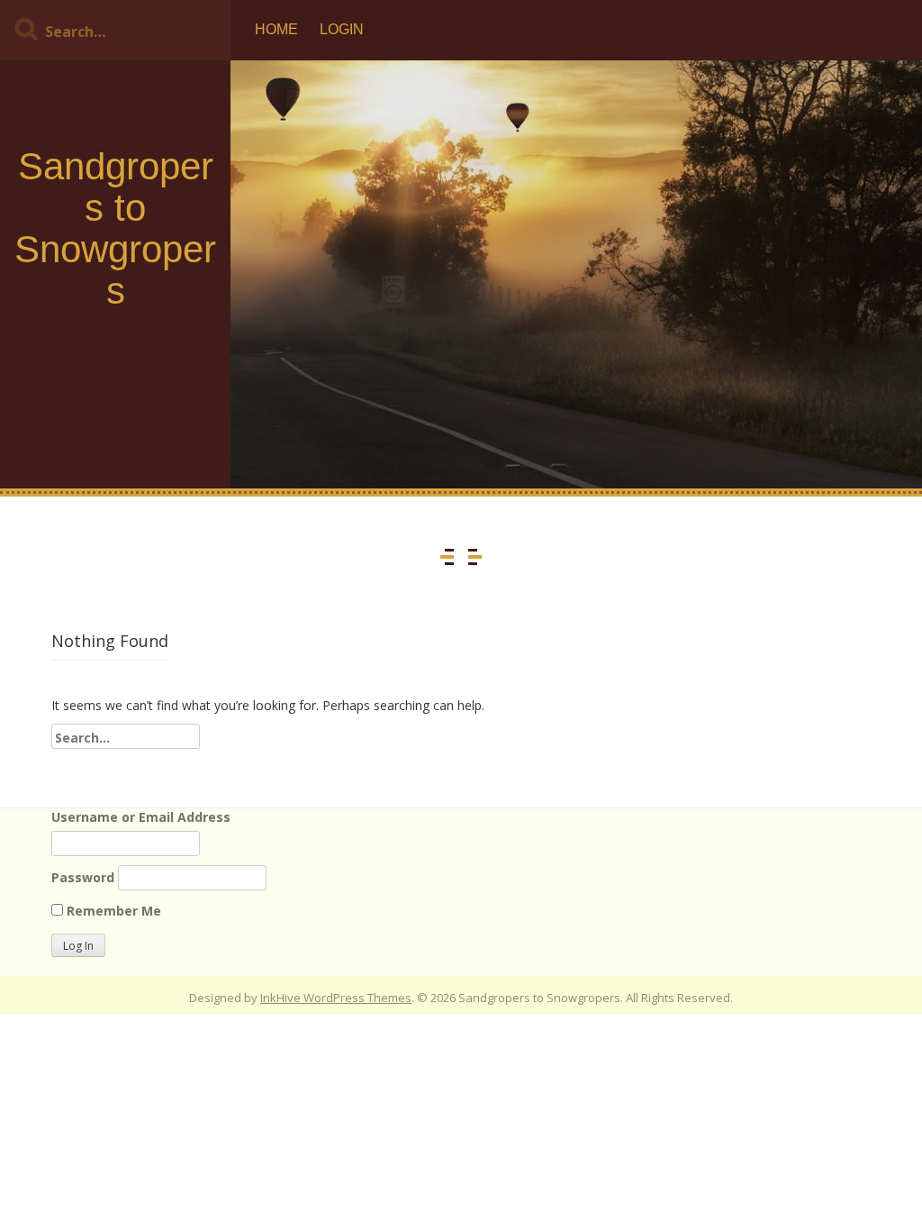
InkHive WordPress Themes (335, 997)
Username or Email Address (140, 816)
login (342, 29)
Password (82, 877)
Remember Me (112, 910)
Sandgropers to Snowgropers (115, 229)
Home (276, 29)
